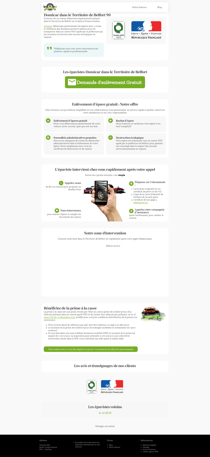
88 (107, 412)
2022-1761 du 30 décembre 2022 (59, 317)
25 (100, 412)
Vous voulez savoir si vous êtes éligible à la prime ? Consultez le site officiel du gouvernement (90, 349)
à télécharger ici (145, 201)
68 (110, 412)
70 (103, 412)
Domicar (48, 26)
